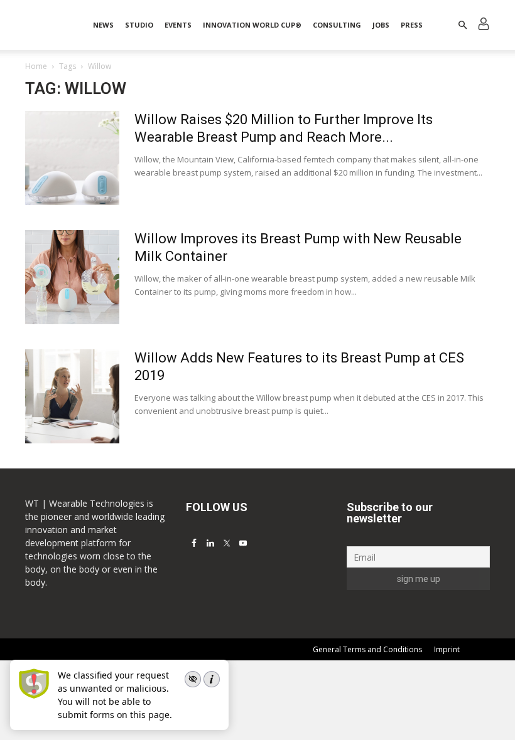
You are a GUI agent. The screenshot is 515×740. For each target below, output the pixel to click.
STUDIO (139, 24)
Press (412, 24)
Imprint (447, 649)
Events (178, 24)
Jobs (380, 24)
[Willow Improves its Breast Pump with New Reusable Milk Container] (72, 277)
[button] (462, 25)
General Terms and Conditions (367, 649)
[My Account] (483, 25)
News (103, 24)
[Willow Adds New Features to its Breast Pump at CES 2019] (72, 396)
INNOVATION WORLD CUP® (252, 24)
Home (36, 66)
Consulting (337, 24)
